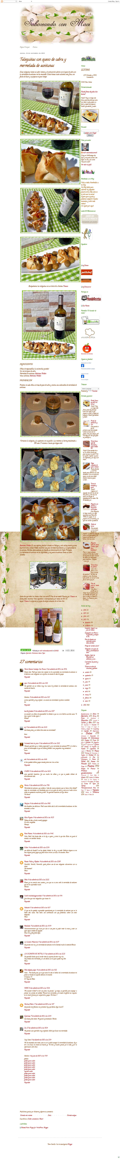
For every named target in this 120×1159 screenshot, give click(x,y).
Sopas (97, 782)
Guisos (97, 744)
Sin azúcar (90, 782)
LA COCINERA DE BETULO (34, 954)
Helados (86, 747)
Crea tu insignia (84, 379)
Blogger (70, 1144)
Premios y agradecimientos (90, 772)
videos (86, 795)
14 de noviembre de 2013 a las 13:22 (49, 743)
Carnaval (95, 721)
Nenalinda (27, 926)
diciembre (88, 623)
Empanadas (93, 736)
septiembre (88, 676)
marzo (87, 695)
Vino (90, 795)
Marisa (26, 785)
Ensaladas (84, 738)
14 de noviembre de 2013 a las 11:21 (40, 697)
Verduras (95, 792)
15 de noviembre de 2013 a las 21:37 (48, 942)
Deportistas (96, 731)
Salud (85, 780)
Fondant (87, 740)
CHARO (26, 771)
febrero (87, 698)
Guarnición (90, 745)
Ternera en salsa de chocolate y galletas (91, 668)
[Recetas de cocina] (86, 275)
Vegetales (95, 790)
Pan (94, 757)
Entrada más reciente (26, 1115)
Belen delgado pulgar (30, 970)
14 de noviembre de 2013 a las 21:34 (39, 848)
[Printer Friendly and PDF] (26, 650)
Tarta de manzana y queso (94, 486)
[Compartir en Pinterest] (74, 650)
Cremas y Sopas (85, 729)
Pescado (84, 763)
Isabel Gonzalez (84, 373)
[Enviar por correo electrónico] (66, 650)
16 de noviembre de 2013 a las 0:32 (47, 970)
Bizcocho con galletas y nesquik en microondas (94, 507)
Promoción (83, 775)
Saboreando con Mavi (86, 363)
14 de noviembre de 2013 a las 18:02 (40, 803)
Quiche (91, 778)
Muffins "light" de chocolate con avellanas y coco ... (90, 657)
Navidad (91, 755)
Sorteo (86, 784)
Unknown (27, 908)
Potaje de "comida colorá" (92, 646)
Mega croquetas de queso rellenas (95, 465)
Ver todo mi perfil (86, 165)
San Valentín (93, 780)
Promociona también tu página (88, 368)
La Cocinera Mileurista (31, 942)
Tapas (43, 653)
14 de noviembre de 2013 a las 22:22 (38, 880)
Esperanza (27, 1016)
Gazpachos (96, 743)
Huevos (83, 749)
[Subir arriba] (119, 1157)
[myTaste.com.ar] (86, 287)
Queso (40, 653)
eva (25, 759)
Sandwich (83, 782)
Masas (96, 751)
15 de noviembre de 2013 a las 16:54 (41, 926)
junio (86, 685)
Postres (90, 766)
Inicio (49, 1115)
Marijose (26, 803)
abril (86, 692)
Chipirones (86, 725)
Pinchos (94, 764)
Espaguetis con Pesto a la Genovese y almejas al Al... (91, 635)
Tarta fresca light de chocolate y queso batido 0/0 (94, 445)
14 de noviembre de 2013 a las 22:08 (50, 862)
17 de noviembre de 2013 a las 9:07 (44, 1004)
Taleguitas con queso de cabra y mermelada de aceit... (91, 651)
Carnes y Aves (86, 722)
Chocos (82, 727)
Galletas (88, 742)
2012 (85, 705)
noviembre (88, 626)
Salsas (97, 777)
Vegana (88, 790)
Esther (26, 848)
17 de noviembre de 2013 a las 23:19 (41, 1016)
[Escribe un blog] (68, 650)
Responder (27, 677)
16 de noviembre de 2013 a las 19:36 (39, 988)
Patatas (93, 762)
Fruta (94, 740)
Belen (25, 880)
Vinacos (65, 286)
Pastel (83, 761)
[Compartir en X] (70, 650)
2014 (85, 616)
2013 (85, 620)
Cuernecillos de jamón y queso (91, 663)
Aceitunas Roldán (40, 373)
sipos (25, 683)
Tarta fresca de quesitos (94, 566)
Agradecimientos (85, 714)
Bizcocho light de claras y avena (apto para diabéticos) (95, 546)
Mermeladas (94, 753)
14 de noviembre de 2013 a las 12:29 (36, 727)
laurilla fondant (28, 711)
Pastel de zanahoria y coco (94, 423)
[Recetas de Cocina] (88, 339)
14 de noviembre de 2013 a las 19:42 (43, 834)
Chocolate (94, 725)
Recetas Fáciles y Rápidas (31, 862)
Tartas (83, 786)
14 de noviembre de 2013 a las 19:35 (43, 818)
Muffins (83, 755)
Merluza (87, 753)
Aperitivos (28, 653)
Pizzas (82, 766)
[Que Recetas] (85, 306)
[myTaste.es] (84, 265)
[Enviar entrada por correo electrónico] (63, 651)
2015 (85, 613)
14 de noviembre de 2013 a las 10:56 (56, 669)
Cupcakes (86, 731)
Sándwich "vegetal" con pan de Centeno (91, 629)
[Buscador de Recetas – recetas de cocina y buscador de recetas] (87, 354)
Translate (94, 391)
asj (25, 727)
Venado (87, 792)
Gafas (82, 743)
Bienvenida (93, 718)
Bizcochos (84, 720)
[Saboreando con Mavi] (82, 367)
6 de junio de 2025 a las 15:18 (38, 1056)
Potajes (83, 769)
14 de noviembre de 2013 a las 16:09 (37, 759)
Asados (83, 718)
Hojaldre (94, 747)
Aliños (94, 714)
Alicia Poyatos (28, 818)
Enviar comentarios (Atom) (35, 1119)
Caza (98, 723)
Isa (25, 1028)
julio (86, 682)
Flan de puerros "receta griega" (95, 585)
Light (82, 751)
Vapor (82, 790)
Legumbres (93, 749)
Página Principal (25, 47)
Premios (35, 47)
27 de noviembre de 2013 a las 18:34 (37, 1028)
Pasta (94, 759)
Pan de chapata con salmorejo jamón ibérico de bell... (90, 641)
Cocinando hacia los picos (31, 743)
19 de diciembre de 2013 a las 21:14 (41, 1040)
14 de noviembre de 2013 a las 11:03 (38, 683)
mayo (87, 688)
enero (86, 701)
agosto (87, 679)
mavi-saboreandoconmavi (90, 153)
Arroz (94, 716)
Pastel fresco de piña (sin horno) (89, 93)
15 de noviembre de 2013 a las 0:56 (52, 896)
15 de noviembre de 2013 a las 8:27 (40, 908)
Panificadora (84, 759)
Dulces (89, 733)
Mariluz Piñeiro (29, 1004)
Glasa (84, 745)
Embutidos (83, 736)
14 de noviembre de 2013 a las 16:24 (40, 771)
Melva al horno (93, 525)
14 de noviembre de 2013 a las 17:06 (39, 785)
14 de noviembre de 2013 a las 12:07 (44, 711)
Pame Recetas (28, 834)
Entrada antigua (71, 1115)
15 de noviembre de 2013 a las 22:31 (54, 954)
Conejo (88, 727)
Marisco (88, 751)
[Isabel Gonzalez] (82, 377)
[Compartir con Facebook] (72, 650)
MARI (26, 988)
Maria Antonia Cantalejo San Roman (35, 669)
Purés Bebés (93, 775)
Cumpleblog (96, 729)
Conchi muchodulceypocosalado (33, 896)
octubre (87, 672)
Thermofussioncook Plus (88, 788)
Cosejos (95, 727)
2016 (85, 610)
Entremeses (35, 653)
